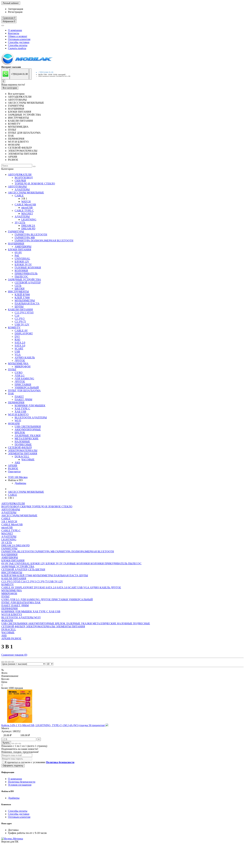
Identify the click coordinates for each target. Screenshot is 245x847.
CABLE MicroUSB (25, 204)
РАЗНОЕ (13, 468)
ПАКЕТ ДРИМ (23, 399)
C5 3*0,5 (19, 318)
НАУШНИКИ (16, 243)
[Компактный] (9, 661)
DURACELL (22, 456)
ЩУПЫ (19, 306)
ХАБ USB (20, 411)
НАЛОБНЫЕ (22, 441)
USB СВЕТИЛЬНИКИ (28, 426)
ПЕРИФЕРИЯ (16, 402)
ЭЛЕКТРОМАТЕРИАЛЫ (22, 450)
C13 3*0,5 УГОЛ (24, 312)
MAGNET (27, 213)
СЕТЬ (18, 285)
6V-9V (18, 252)
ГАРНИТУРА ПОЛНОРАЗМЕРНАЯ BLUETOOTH (44, 240)
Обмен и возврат (17, 36)
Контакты (13, 33)
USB (17, 351)
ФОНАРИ (14, 423)
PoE (17, 255)
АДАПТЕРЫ (22, 189)
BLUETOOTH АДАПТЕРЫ (31, 417)
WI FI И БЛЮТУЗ (18, 414)
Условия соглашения (19, 784)
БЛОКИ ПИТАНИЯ (19, 249)
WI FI (18, 420)
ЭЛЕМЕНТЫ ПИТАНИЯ (22, 453)
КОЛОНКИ (21, 270)
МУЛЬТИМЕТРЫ (25, 300)
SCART (19, 348)
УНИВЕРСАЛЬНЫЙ (27, 387)
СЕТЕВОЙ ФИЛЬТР (20, 447)
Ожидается (14, 471)
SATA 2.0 (20, 342)
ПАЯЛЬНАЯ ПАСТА (27, 303)
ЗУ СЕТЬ (20, 222)
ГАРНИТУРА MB (25, 237)
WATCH (26, 201)
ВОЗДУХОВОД (24, 177)
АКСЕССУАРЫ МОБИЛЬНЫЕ (26, 192)
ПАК (11, 393)
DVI (17, 336)
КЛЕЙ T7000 (22, 297)
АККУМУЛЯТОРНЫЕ (28, 429)
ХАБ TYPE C (22, 408)
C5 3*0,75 (20, 321)
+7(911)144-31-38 (19, 74)
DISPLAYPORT (24, 333)
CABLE (19, 195)
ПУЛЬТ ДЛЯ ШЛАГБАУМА (24, 390)
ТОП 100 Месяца (18, 477)
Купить (6, 743)
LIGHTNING (28, 219)
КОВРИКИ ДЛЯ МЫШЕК (30, 405)
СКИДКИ (20, 180)
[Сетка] (2, 661)
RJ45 (17, 339)
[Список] (6, 661)
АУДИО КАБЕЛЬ (25, 357)
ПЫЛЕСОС (21, 276)
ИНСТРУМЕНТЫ (18, 291)
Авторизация (15, 8)
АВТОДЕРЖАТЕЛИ (20, 174)
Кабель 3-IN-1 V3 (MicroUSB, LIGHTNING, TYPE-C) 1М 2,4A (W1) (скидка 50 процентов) (53, 725)
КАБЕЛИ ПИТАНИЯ (20, 309)
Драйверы (20, 483)
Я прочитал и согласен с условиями (39, 762)
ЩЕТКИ (19, 288)
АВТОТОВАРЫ (17, 186)
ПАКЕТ (19, 396)
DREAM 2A (28, 225)
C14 (17, 315)
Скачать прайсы (17, 48)
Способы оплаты (17, 45)
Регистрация (15, 11)
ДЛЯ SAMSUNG (24, 378)
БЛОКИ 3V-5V (23, 264)
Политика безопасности (21, 781)
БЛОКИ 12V (22, 261)
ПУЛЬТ (12, 369)
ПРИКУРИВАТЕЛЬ (26, 273)
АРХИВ (12, 465)
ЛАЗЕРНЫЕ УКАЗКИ (27, 435)
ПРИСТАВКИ (23, 384)
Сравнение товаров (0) (14, 654)
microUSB (27, 207)
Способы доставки (18, 42)
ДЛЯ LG (19, 375)
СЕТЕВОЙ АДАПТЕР (28, 282)
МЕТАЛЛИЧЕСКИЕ (26, 438)
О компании (15, 30)
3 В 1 (4, 521)
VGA (18, 354)
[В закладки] (16, 743)
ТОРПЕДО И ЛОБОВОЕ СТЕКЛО (35, 183)
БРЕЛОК (20, 432)
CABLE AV (21, 330)
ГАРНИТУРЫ (16, 231)
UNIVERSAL (22, 258)
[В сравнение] (19, 743)
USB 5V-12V (22, 324)
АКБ (17, 462)
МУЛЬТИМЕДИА (18, 363)
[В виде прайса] (12, 661)
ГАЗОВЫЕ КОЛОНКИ (28, 267)
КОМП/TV (14, 327)
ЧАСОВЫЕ (27, 459)
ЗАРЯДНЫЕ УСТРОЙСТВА (24, 279)
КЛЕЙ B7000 (22, 294)
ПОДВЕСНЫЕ (23, 444)
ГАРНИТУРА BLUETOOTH (31, 234)
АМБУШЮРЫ (23, 246)
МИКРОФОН (22, 366)
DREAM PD (28, 228)
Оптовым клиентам (19, 39)
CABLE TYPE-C (24, 210)
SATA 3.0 (20, 345)
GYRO (18, 372)
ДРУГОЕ (20, 360)
